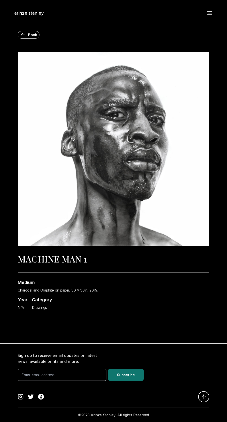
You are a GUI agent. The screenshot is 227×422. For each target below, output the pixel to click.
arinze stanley (29, 13)
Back (32, 35)
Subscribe (126, 375)
